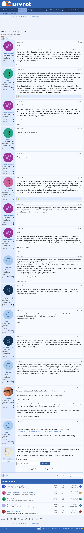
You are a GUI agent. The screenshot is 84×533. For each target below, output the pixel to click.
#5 (81, 153)
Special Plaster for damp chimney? (21, 492)
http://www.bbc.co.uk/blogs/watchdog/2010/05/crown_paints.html (40, 431)
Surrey (12, 304)
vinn (77, 493)
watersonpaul (7, 34)
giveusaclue (10, 488)
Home (5, 10)
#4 (81, 129)
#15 (81, 421)
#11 (81, 310)
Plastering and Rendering (30, 488)
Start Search (45, 463)
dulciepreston (11, 513)
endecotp (75, 500)
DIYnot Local (64, 469)
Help (72, 528)
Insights (31, 10)
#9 (81, 256)
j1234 (8, 500)
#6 (81, 178)
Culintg (9, 507)
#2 (81, 69)
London (12, 60)
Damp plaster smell (15, 498)
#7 (81, 204)
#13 (81, 361)
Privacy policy (66, 528)
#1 (81, 42)
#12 (81, 337)
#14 (81, 387)
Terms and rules (55, 528)
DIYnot (5, 528)
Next (8, 38)
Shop (45, 10)
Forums (22, 10)
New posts (4, 13)
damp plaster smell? (15, 486)
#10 (81, 286)
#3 (81, 101)
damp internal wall (14, 511)
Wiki (51, 10)
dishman (9, 494)
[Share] (78, 42)
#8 (81, 229)
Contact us (46, 528)
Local (39, 10)
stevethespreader (73, 506)
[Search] (81, 10)
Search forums (13, 13)
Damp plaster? (13, 505)
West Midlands (10, 276)
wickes (48, 316)
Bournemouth (10, 198)
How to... (13, 10)
